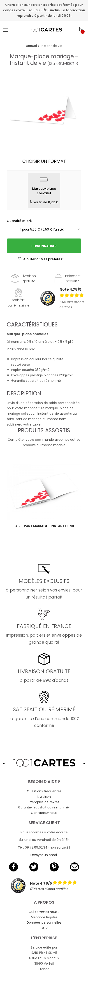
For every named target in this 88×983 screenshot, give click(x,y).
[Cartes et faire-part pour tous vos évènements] (44, 30)
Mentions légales (44, 917)
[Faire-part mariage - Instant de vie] (44, 492)
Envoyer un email (44, 855)
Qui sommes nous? (44, 912)
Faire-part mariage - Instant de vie (44, 526)
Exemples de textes (44, 802)
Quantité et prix (19, 221)
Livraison (44, 796)
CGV (44, 928)
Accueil (31, 46)
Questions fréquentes (44, 791)
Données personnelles (44, 922)
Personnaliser (44, 246)
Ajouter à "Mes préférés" (43, 259)
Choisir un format (44, 161)
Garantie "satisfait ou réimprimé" (44, 807)
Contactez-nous (44, 812)
